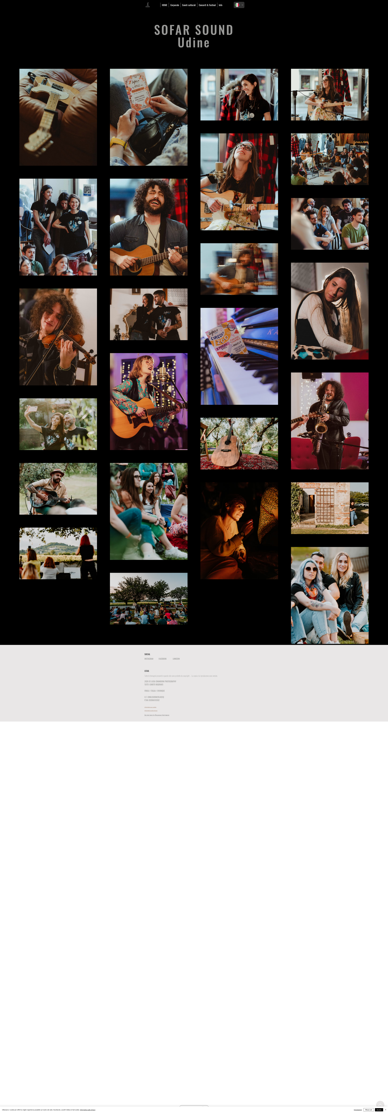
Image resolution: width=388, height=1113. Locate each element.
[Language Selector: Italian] (239, 5)
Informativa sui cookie (150, 707)
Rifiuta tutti (368, 1110)
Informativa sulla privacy (150, 710)
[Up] (380, 1105)
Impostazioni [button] (358, 1110)
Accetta (379, 1110)
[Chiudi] (385, 1109)
